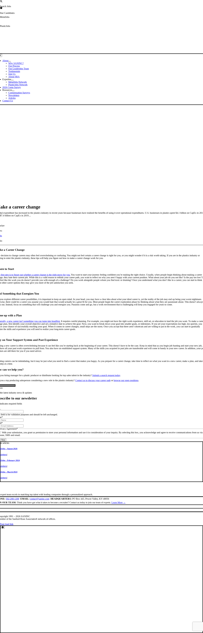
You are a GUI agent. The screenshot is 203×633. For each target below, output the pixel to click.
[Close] (2, 527)
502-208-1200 (12, 499)
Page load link (6, 524)
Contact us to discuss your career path (93, 380)
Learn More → (118, 502)
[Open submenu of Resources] (13, 90)
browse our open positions (126, 380)
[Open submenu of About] (9, 61)
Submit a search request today (106, 375)
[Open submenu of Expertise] (12, 80)
